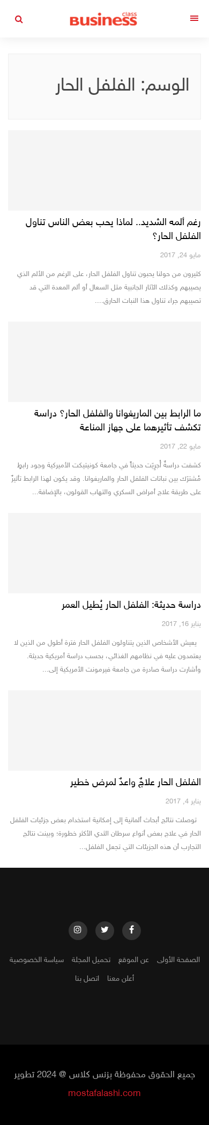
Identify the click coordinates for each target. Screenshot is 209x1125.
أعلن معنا (120, 979)
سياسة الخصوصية (37, 960)
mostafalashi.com (104, 1094)
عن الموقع (133, 960)
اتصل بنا (87, 979)
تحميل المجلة (91, 960)
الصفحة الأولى (178, 960)
